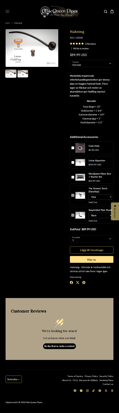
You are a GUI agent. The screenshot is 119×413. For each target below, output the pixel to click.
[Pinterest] (100, 391)
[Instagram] (87, 391)
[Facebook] (75, 391)
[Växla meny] (7, 11)
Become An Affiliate (88, 380)
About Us (66, 380)
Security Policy (106, 376)
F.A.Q (75, 380)
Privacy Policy (91, 376)
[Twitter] (106, 391)
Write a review (81, 48)
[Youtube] (81, 391)
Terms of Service (75, 376)
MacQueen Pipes (34, 402)
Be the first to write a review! (59, 346)
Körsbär (76, 64)
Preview (80, 151)
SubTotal (75, 229)
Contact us (108, 384)
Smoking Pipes (106, 380)
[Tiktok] (93, 391)
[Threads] (112, 391)
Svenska (12, 379)
